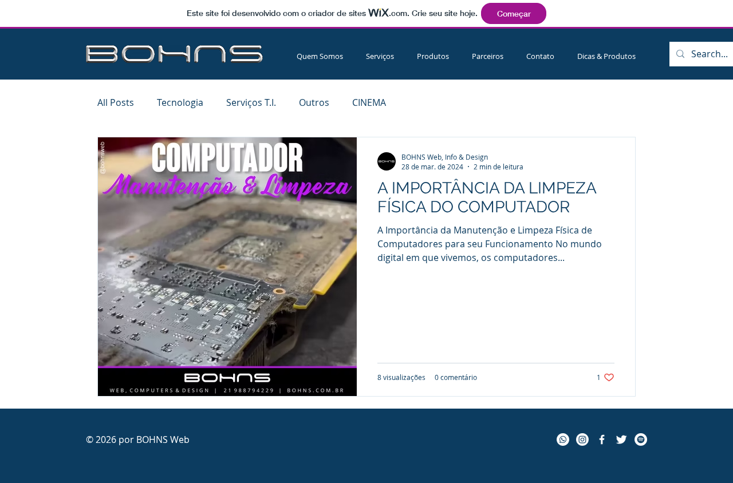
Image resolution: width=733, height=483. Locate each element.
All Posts (115, 102)
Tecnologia (180, 102)
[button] (379, 56)
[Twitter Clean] (621, 439)
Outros (314, 102)
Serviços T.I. (251, 102)
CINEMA (369, 102)
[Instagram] (582, 439)
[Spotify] (641, 439)
